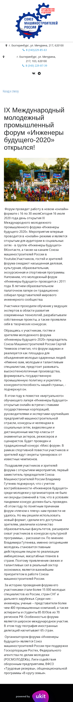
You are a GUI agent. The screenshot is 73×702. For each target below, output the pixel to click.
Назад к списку (11, 91)
